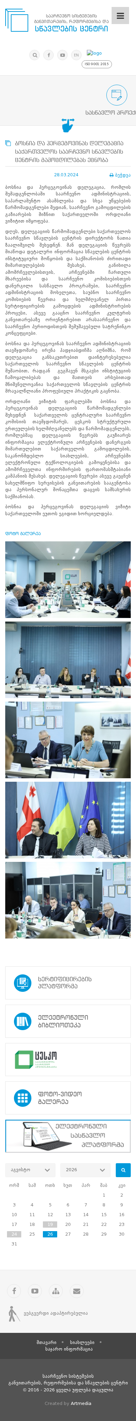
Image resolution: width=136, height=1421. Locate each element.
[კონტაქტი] (77, 1291)
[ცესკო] (68, 1059)
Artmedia (81, 1403)
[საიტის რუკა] (56, 1291)
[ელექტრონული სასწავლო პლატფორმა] (68, 1136)
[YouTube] (62, 55)
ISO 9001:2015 (97, 64)
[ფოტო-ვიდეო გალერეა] (68, 1097)
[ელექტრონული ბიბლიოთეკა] (68, 1021)
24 (14, 1234)
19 (50, 1224)
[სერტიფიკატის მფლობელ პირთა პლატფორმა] (68, 982)
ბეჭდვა (123, 175)
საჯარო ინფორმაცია (69, 1349)
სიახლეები (82, 1342)
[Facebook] (48, 55)
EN (76, 55)
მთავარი (46, 1342)
